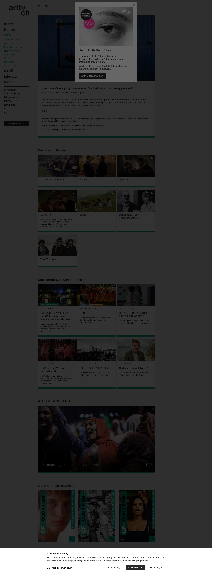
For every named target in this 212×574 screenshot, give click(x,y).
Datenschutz (53, 567)
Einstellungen (156, 567)
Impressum (66, 567)
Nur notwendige (113, 567)
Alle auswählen (135, 567)
